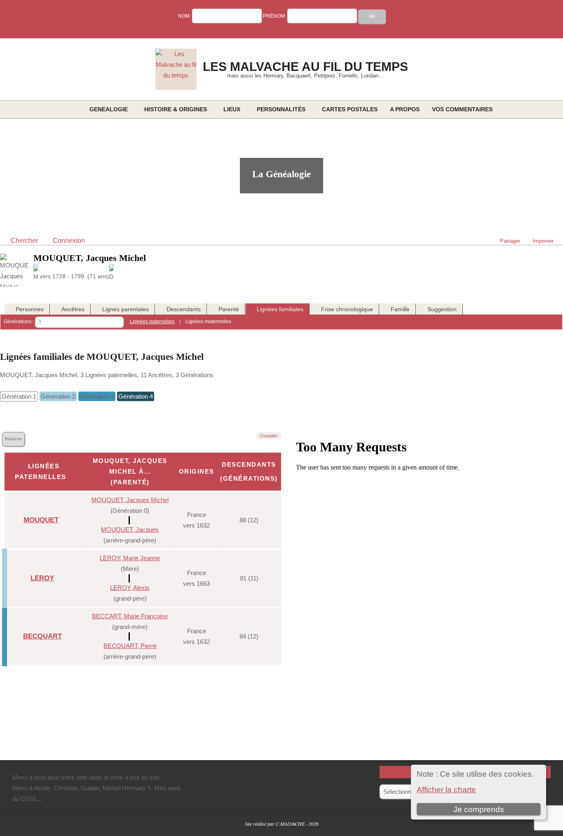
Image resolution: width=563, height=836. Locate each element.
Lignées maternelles (208, 321)
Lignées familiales (280, 309)
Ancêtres (72, 309)
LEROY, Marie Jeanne (130, 557)
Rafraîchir (13, 439)
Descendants (184, 309)
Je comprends (478, 809)
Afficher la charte (446, 789)
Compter (268, 435)
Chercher (24, 240)
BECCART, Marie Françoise (130, 616)
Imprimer (543, 241)
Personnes (30, 309)
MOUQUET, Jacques (130, 529)
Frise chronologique (347, 309)
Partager (510, 241)
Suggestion (442, 309)
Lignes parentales (125, 309)
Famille (400, 309)
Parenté (228, 309)
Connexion (69, 240)
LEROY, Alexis (130, 587)
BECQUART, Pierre (130, 645)
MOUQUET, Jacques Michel (130, 499)
